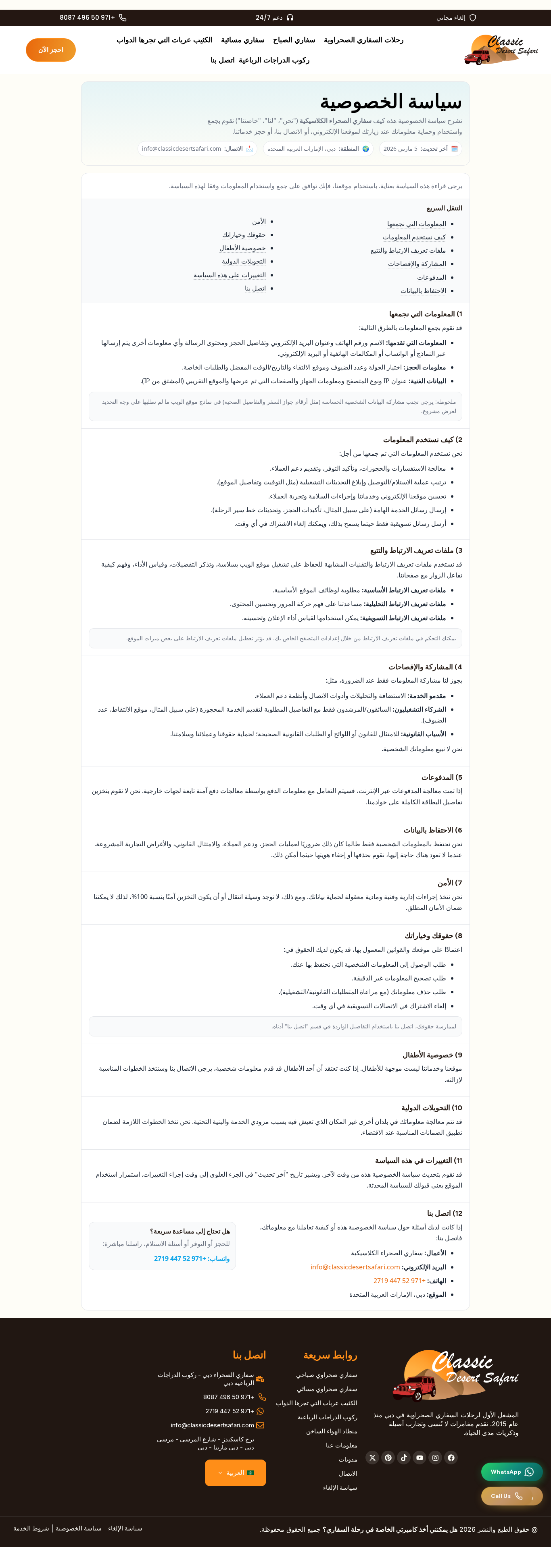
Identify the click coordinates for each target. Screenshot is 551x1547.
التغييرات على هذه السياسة (230, 274)
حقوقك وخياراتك (244, 234)
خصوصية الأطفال (242, 247)
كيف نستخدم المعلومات (414, 237)
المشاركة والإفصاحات (417, 263)
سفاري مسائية (243, 39)
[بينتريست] (388, 1457)
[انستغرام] (435, 1457)
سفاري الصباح (294, 39)
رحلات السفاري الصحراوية (364, 39)
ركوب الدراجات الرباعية (274, 60)
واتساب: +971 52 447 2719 (192, 1258)
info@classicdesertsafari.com (355, 1267)
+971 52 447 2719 (400, 1280)
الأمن (259, 221)
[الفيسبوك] (451, 1457)
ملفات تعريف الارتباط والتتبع (408, 250)
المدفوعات (431, 277)
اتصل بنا (223, 60)
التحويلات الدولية (244, 261)
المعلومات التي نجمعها (416, 223)
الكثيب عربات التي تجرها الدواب (165, 39)
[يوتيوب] (419, 1457)
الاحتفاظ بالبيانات (423, 290)
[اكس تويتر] (372, 1457)
